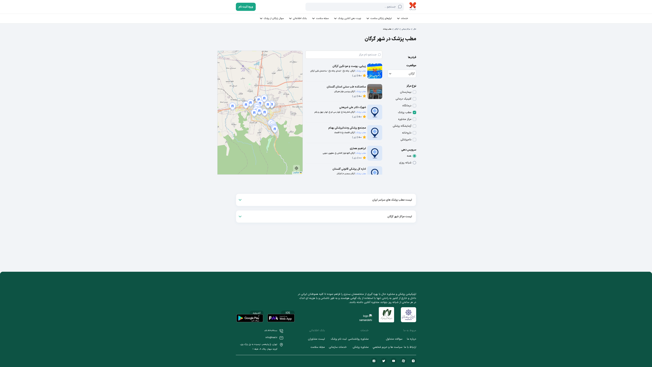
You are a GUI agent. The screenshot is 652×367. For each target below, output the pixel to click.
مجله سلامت (322, 18)
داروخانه (406, 133)
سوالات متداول (394, 339)
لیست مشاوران (316, 339)
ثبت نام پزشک (339, 339)
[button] (231, 107)
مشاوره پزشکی (361, 347)
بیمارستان (405, 92)
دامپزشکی (406, 140)
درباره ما (411, 339)
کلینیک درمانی (403, 99)
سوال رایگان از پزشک (274, 18)
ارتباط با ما (410, 347)
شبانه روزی (405, 163)
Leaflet (296, 172)
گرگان (396, 29)
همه (409, 156)
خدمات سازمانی (338, 347)
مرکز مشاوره (404, 119)
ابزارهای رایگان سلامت (381, 18)
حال (414, 29)
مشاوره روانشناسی (358, 339)
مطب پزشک (404, 112)
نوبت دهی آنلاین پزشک (349, 18)
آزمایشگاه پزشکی (402, 126)
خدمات (404, 18)
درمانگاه (406, 106)
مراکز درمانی (406, 29)
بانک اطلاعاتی (300, 18)
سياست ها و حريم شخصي (387, 347)
